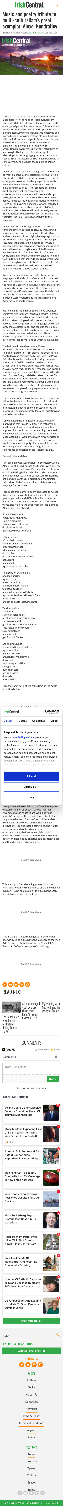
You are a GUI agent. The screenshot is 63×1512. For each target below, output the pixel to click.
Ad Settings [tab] (38, 720)
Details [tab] (23, 720)
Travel (31, 1482)
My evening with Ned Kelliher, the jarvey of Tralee (51, 1007)
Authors (31, 1380)
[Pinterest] (40, 1364)
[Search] (56, 5)
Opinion (31, 1468)
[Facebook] (21, 1364)
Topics (31, 1387)
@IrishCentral (36, 32)
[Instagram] (34, 1364)
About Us (31, 1394)
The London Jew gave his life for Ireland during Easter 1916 (10, 1024)
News (31, 1454)
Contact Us (31, 1401)
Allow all (31, 776)
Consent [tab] (8, 720)
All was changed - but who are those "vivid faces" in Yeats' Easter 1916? (31, 1011)
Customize (30, 786)
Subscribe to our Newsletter (31, 1350)
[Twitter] (28, 1364)
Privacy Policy (31, 1416)
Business (31, 1461)
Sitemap (31, 1437)
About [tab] (54, 720)
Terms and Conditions (31, 1423)
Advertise (31, 1408)
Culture (31, 1475)
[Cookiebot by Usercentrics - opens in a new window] (45, 712)
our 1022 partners (23, 737)
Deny (31, 797)
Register (31, 1430)
